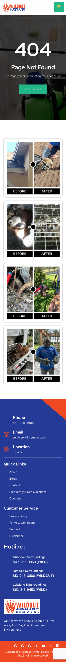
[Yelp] (50, 646)
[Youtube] (43, 646)
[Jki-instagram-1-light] (36, 646)
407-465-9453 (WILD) (30, 562)
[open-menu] (59, 7)
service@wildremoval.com (30, 437)
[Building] (57, 646)
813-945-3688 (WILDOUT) (33, 575)
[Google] (16, 646)
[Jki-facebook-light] (9, 646)
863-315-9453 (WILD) (30, 589)
